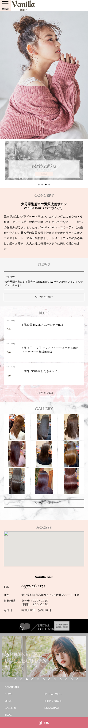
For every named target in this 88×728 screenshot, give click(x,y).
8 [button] (55, 679)
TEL (46, 722)
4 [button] (49, 185)
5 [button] (38, 679)
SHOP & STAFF (53, 701)
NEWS (8, 694)
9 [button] (60, 679)
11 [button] (72, 679)
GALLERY (10, 707)
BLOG (8, 714)
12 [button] (77, 679)
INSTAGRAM (51, 707)
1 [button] (39, 185)
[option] (44, 75)
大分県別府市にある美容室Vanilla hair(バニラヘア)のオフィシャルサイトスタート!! (43, 281)
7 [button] (49, 679)
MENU (8, 701)
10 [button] (66, 679)
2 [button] (42, 185)
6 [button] (44, 679)
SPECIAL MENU (53, 694)
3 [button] (46, 185)
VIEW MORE (44, 297)
